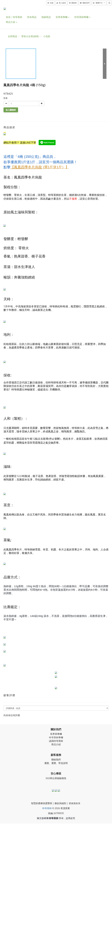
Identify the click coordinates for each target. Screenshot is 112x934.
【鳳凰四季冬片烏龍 (26, 167)
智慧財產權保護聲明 (41, 803)
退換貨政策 (74, 803)
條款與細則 (60, 803)
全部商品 (12, 36)
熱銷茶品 (46, 17)
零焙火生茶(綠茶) (30, 36)
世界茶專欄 (62, 17)
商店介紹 (11, 22)
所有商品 (31, 17)
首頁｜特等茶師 (14, 17)
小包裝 (46, 36)
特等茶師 (47, 808)
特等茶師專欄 (81, 17)
